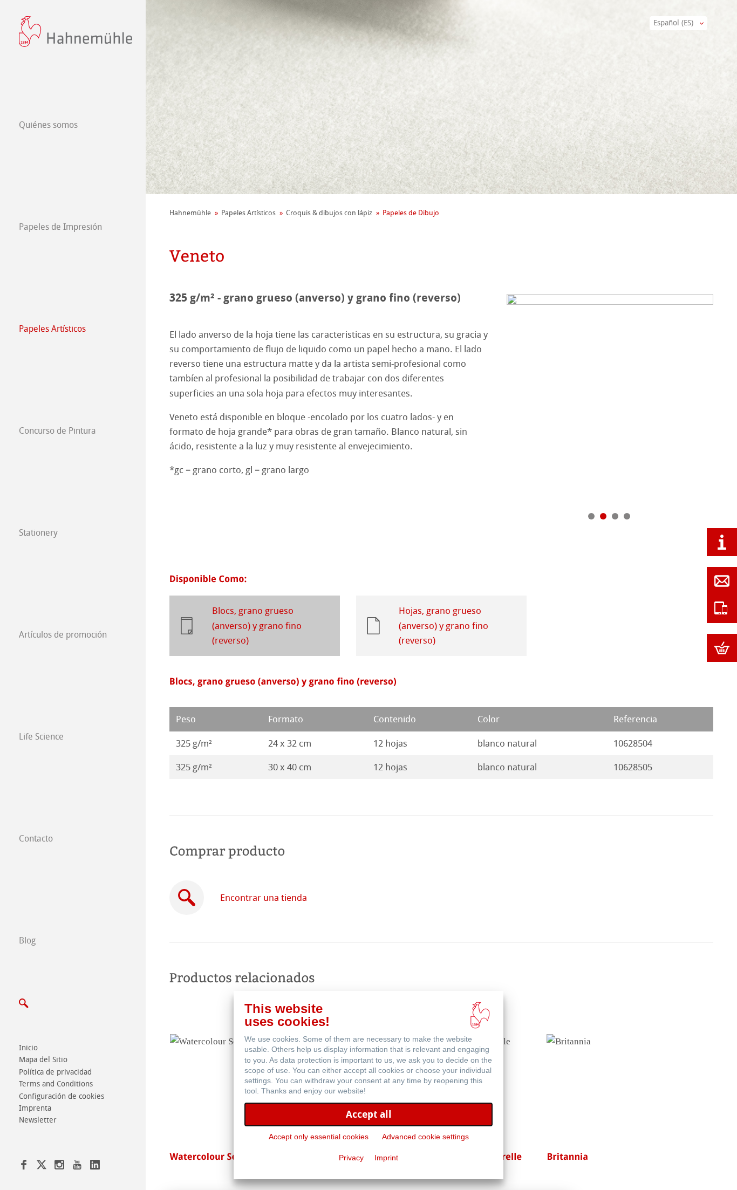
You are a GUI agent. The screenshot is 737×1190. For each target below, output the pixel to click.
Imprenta (35, 1108)
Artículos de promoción (63, 635)
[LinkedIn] (95, 1166)
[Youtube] (77, 1166)
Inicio (28, 1047)
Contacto (36, 838)
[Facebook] (24, 1166)
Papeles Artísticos (52, 329)
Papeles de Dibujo (411, 213)
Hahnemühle (190, 213)
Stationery (38, 533)
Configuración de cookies (61, 1096)
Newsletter (38, 1120)
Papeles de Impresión (60, 227)
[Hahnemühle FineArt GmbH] (75, 31)
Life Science (41, 736)
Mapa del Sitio (43, 1059)
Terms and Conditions (56, 1084)
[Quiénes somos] (722, 542)
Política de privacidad (55, 1072)
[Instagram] (59, 1166)
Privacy (351, 1157)
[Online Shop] (722, 648)
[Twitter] (41, 1166)
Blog (27, 940)
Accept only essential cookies (318, 1136)
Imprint (386, 1157)
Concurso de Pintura (57, 431)
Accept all (369, 1114)
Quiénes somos (48, 125)
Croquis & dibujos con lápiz (329, 213)
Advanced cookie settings (425, 1136)
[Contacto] (722, 581)
